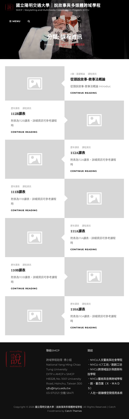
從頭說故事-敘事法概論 (87, 79)
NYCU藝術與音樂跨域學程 (106, 378)
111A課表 (77, 231)
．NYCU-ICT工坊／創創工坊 (105, 364)
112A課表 (77, 152)
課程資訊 (92, 73)
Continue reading (83, 92)
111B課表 (18, 192)
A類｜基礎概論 (77, 73)
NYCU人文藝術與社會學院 (106, 360)
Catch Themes (73, 410)
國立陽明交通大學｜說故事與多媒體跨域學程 (58, 5)
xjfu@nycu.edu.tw (58, 388)
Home (48, 44)
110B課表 (18, 270)
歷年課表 (15, 108)
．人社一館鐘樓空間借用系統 (105, 393)
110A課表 (77, 309)
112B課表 (18, 113)
